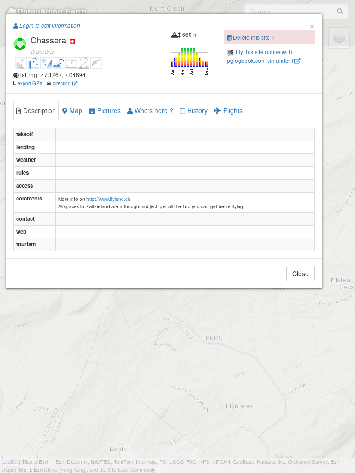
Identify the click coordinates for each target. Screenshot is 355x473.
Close (300, 273)
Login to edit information (49, 25)
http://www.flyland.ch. (109, 199)
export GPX (30, 82)
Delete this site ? (253, 37)
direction (62, 82)
